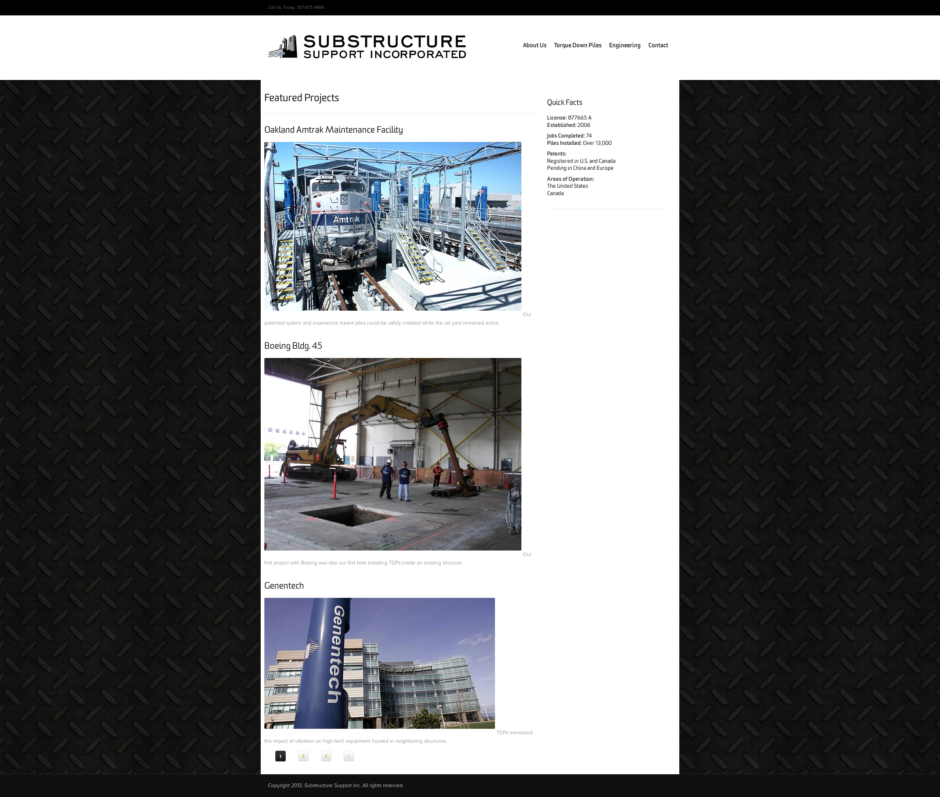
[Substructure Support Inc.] (367, 51)
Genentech (284, 586)
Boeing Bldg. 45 (293, 346)
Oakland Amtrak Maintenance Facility (333, 130)
